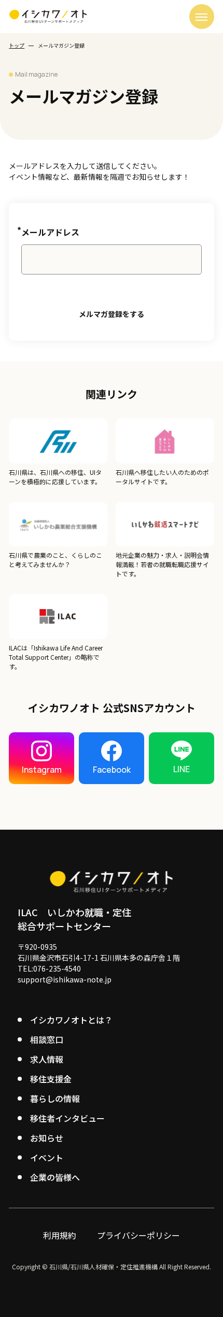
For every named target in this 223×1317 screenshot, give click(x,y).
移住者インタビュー (67, 1118)
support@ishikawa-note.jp (65, 979)
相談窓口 (46, 1039)
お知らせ (46, 1138)
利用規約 (59, 1235)
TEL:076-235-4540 (49, 968)
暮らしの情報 (55, 1098)
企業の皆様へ (55, 1177)
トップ (16, 45)
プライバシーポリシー (138, 1235)
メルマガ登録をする (111, 314)
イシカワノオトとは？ (71, 1020)
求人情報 (46, 1059)
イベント (46, 1157)
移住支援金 (51, 1079)
